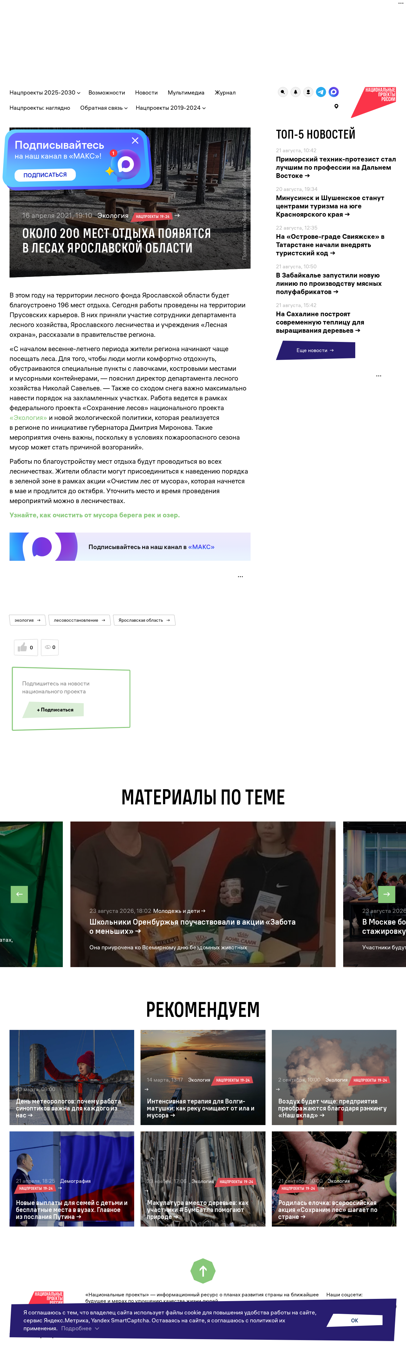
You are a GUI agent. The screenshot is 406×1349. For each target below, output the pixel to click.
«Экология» (28, 417)
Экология (133, 215)
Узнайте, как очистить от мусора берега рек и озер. (95, 515)
